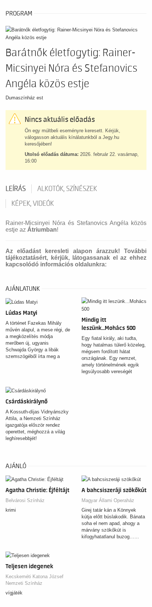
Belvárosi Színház (25, 500)
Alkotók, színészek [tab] (67, 189)
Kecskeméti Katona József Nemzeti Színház (34, 580)
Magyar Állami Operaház (108, 500)
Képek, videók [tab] (32, 204)
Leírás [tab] (16, 189)
